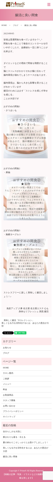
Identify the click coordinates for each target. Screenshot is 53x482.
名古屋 (26, 308)
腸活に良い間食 (10, 456)
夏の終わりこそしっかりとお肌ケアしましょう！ (25, 442)
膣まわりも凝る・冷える (14, 437)
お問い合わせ (9, 406)
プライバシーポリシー (13, 411)
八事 (20, 308)
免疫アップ (12, 308)
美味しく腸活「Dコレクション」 (19, 320)
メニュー (7, 384)
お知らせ (7, 348)
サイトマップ (9, 417)
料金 (5, 389)
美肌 (41, 311)
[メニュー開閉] (48, 4)
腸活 (46, 311)
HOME (4, 25)
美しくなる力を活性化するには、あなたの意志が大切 (25, 324)
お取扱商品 (8, 395)
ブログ (15, 25)
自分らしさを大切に (12, 431)
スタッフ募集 (9, 400)
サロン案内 (8, 373)
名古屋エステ (37, 308)
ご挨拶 (6, 379)
